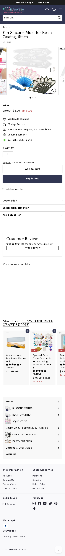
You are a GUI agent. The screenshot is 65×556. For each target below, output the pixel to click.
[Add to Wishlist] (16, 273)
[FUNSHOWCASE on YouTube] (45, 503)
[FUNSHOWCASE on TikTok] (34, 508)
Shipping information (16, 207)
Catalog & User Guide (14, 536)
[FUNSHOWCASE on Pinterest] (55, 503)
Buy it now (32, 178)
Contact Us (8, 480)
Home (5, 27)
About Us (7, 475)
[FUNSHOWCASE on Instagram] (34, 503)
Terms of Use (9, 484)
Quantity (8, 148)
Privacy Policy (10, 488)
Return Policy (39, 484)
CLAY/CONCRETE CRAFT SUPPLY (28, 323)
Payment (37, 475)
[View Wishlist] (47, 10)
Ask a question (12, 214)
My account (38, 488)
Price (6, 105)
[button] (13, 364)
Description (10, 200)
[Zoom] (52, 90)
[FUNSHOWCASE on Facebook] (39, 503)
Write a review (32, 247)
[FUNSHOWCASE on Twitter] (50, 503)
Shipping (7, 162)
